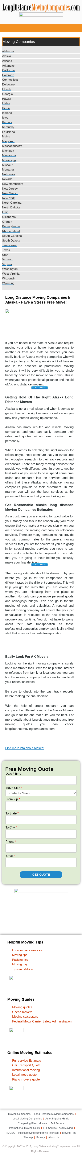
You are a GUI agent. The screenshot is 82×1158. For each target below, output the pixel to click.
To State (12, 813)
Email (10, 855)
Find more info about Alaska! (24, 748)
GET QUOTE (41, 874)
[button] (41, 28)
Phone (10, 841)
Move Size (13, 788)
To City (11, 827)
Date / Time (13, 773)
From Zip (12, 799)
